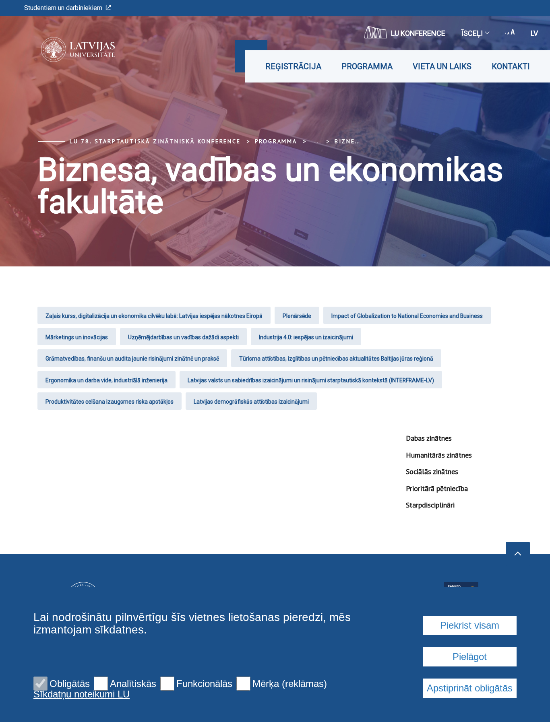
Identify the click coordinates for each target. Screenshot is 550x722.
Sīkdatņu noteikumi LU (81, 694)
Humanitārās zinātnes (439, 455)
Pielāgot (470, 656)
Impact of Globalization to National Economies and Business (407, 316)
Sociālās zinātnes (432, 471)
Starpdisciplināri (430, 505)
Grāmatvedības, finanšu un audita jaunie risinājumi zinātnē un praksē (132, 358)
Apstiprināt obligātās (470, 688)
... (316, 141)
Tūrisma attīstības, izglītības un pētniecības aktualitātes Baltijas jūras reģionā (336, 358)
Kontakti (511, 66)
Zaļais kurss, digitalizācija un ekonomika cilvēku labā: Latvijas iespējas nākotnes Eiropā (154, 316)
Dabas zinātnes (429, 438)
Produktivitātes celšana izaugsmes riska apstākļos (109, 401)
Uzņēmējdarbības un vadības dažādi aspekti (183, 337)
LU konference (418, 33)
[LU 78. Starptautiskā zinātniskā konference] (66, 49)
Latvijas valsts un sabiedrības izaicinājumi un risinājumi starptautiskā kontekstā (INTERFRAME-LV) (311, 380)
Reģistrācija (293, 66)
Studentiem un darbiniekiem (63, 8)
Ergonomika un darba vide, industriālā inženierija (106, 380)
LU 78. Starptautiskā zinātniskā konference (155, 141)
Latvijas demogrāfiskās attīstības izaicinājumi (251, 401)
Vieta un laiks (442, 66)
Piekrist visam (469, 625)
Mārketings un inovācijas (76, 337)
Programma (367, 66)
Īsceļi (472, 33)
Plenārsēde (297, 316)
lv (534, 33)
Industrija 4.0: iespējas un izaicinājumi (306, 337)
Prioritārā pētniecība (437, 488)
